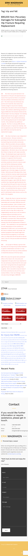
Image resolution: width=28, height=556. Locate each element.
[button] (14, 549)
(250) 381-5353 (16, 428)
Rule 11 (23, 358)
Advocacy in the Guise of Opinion (9, 332)
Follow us (5, 294)
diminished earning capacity (7, 339)
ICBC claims (18, 343)
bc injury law (10, 335)
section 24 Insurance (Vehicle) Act (16, 362)
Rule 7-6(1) (16, 356)
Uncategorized (22, 31)
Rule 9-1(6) (17, 358)
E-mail (4, 482)
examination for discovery (20, 339)
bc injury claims (21, 332)
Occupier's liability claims (13, 31)
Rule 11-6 (3, 360)
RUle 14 (14, 360)
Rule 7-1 (6, 356)
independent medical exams (7, 348)
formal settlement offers (20, 341)
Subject (4, 492)
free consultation (5, 343)
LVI (8, 350)
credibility (21, 337)
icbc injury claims (16, 346)
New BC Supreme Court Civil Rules (14, 352)
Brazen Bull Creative (12, 544)
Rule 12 (9, 360)
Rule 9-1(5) (10, 358)
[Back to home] (14, 3)
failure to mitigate (5, 341)
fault (12, 341)
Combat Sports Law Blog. (14, 454)
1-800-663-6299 (16, 424)
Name (3, 472)
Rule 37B (5, 362)
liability (17, 348)
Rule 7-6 (11, 356)
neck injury (4, 352)
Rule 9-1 (4, 358)
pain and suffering (17, 354)
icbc (11, 343)
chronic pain (9, 337)
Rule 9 (23, 356)
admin (7, 30)
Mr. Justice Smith (21, 350)
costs (15, 337)
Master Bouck (12, 350)
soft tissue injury (14, 364)
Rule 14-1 (20, 360)
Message (4, 502)
